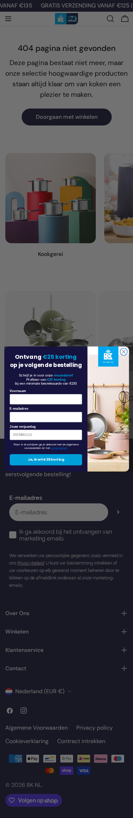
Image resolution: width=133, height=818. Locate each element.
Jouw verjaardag (23, 426)
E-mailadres (19, 408)
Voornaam (18, 391)
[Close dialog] (123, 352)
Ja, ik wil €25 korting (45, 459)
